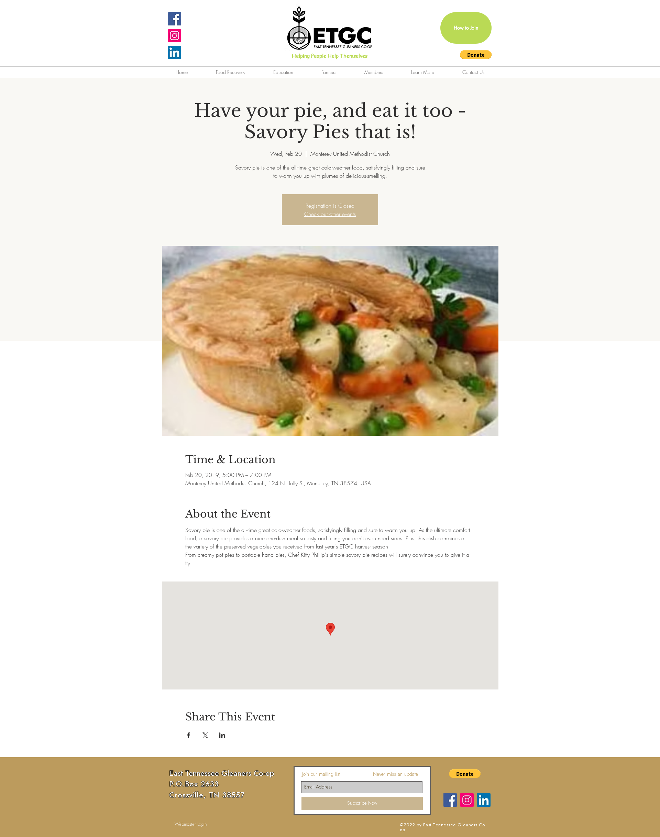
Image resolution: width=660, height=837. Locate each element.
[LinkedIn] (174, 52)
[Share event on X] (205, 735)
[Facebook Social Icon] (174, 18)
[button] (476, 54)
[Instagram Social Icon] (174, 35)
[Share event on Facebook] (188, 735)
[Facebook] (450, 800)
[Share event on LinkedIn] (222, 735)
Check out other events (330, 214)
